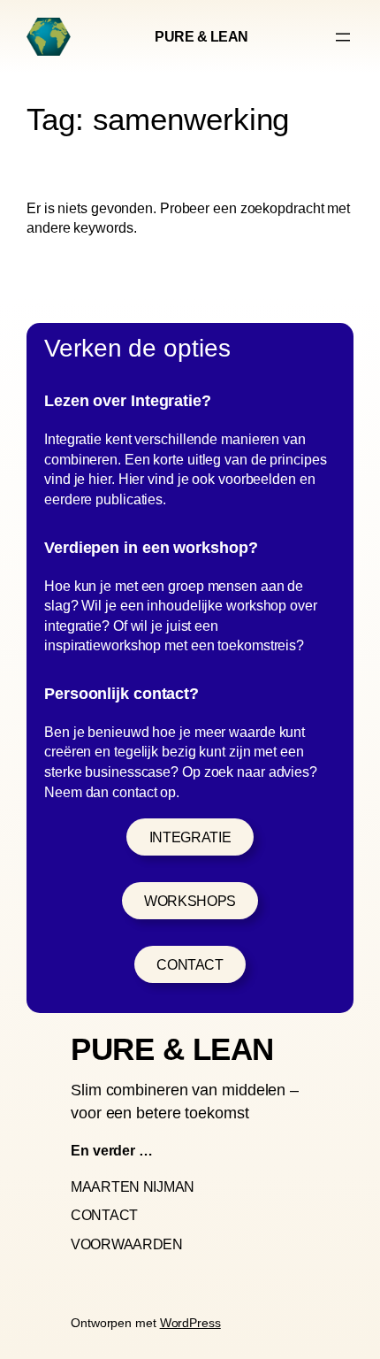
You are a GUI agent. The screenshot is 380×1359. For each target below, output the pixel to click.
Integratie (190, 837)
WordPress (190, 1323)
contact (189, 964)
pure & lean (201, 36)
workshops (190, 901)
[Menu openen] (342, 37)
